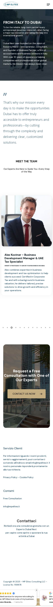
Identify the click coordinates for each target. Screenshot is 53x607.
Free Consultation (12, 498)
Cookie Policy (26, 477)
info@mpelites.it (11, 506)
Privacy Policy (10, 477)
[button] (48, 4)
